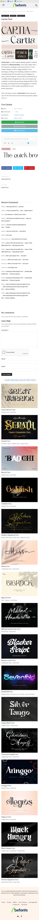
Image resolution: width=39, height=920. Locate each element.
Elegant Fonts (5, 15)
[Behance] (18, 916)
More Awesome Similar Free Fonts (20, 380)
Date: (4, 109)
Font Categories (12, 11)
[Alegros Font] (19, 803)
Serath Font (5, 187)
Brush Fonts (4, 631)
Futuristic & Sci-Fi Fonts (17, 694)
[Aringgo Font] (19, 772)
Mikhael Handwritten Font (10, 629)
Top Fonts (24, 904)
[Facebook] (21, 916)
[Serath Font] (19, 427)
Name (3, 359)
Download (20, 122)
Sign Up (10, 1)
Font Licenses (23, 902)
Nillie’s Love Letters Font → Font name (18, 259)
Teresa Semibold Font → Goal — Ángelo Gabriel (19, 210)
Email (3, 366)
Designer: (6, 115)
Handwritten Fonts (6, 537)
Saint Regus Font (12, 267)
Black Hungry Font (8, 848)
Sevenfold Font (6, 179)
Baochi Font (5, 472)
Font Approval (33, 902)
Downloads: (7, 112)
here (5, 98)
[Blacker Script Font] (19, 646)
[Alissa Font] (19, 552)
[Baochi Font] (19, 458)
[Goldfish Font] (19, 490)
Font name (9, 235)
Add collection (20, 130)
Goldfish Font (6, 504)
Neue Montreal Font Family (19, 239)
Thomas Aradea (19, 115)
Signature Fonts (25, 537)
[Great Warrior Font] (19, 396)
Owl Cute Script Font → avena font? (16, 231)
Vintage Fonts (21, 15)
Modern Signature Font (10, 535)
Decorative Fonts (6, 443)
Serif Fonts (21, 11)
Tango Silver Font (7, 723)
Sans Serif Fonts (30, 694)
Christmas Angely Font (9, 754)
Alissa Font (5, 566)
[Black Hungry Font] (19, 834)
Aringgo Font (6, 786)
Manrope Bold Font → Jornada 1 (15, 206)
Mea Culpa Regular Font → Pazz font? (16, 256)
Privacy (9, 902)
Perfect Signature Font (9, 880)
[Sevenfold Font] (19, 678)
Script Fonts (16, 537)
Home (4, 11)
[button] (36, 6)
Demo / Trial (18, 118)
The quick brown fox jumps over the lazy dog (20, 155)
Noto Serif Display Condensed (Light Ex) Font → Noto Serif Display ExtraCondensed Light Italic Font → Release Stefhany (15, 286)
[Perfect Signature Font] (19, 866)
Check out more (20, 126)
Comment (5, 330)
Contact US (16, 904)
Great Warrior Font (8, 410)
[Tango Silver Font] (19, 709)
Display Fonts (5, 412)
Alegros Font (6, 817)
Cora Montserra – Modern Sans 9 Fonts (15, 214)
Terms (3, 902)
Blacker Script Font (8, 660)
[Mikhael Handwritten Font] (19, 615)
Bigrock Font (6, 598)
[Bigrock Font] (19, 584)
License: (5, 118)
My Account (19, 1)
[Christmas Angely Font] (19, 740)
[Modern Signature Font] (19, 521)
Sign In (3, 1)
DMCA (15, 902)
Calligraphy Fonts (6, 569)
